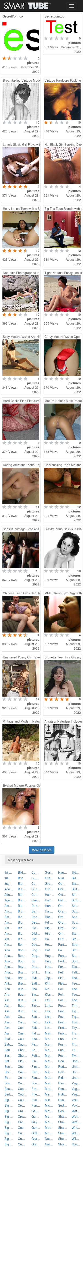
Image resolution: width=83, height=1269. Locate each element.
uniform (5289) (76, 1066)
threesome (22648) (76, 1005)
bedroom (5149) (9, 1094)
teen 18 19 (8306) (76, 989)
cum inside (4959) (36, 872)
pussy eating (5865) (62, 1050)
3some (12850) (9, 883)
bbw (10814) (9, 1077)
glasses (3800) (36, 1144)
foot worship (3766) (36, 1083)
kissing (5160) (49, 994)
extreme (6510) (36, 1005)
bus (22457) (22, 994)
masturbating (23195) (49, 1055)
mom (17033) (49, 1116)
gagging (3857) (36, 1111)
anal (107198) (9, 950)
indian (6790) (49, 966)
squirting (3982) (76, 928)
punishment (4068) (62, 1038)
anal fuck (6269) (9, 966)
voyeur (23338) (76, 1105)
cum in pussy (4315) (22, 1144)
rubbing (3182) (62, 1094)
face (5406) (36, 1011)
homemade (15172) (49, 944)
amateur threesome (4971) (9, 944)
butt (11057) (22, 1011)
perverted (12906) (62, 966)
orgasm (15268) (62, 922)
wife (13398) (76, 1133)
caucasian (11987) (22, 1038)
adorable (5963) (9, 889)
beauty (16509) (9, 1088)
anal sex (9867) (9, 977)
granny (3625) (49, 878)
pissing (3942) (62, 983)
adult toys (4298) (9, 894)
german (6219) (36, 1127)
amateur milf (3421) (9, 933)
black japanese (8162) (22, 905)
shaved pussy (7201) (62, 1127)
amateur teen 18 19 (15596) (9, 939)
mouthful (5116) (49, 1133)
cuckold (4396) (22, 1127)
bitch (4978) (22, 878)
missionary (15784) (49, 1105)
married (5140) (49, 1033)
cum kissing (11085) (36, 878)
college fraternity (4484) (22, 1072)
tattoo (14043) (76, 966)
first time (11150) (36, 1066)
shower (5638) (62, 1144)
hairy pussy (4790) (49, 900)
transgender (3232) (76, 1038)
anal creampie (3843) (9, 955)
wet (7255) (76, 1116)
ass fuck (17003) (9, 1016)
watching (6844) (76, 1111)
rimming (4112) (62, 1083)
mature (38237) (49, 1077)
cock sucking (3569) (22, 1066)
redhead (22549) (62, 1066)
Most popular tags (20, 860)
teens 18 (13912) (76, 1000)
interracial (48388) (49, 972)
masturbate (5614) (49, 1050)
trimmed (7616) (76, 1044)
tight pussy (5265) (76, 1016)
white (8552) (76, 1127)
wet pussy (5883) (76, 1122)
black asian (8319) (22, 889)
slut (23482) (76, 889)
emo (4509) (36, 994)
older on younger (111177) (62, 894)
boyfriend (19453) (22, 966)
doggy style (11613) (36, 950)
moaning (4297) (49, 1111)
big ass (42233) (9, 1100)
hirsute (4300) (49, 933)
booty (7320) (22, 955)
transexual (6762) (76, 1033)
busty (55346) (22, 1000)
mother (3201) (49, 1127)
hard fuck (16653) (49, 911)
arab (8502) (9, 994)
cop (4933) (22, 1088)
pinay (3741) (62, 977)
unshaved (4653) (76, 1077)
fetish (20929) (36, 1055)
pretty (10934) (62, 1027)
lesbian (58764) (49, 1011)
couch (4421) (22, 1094)
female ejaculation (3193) (36, 1044)
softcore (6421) (76, 900)
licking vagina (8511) (49, 1022)
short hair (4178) (62, 1138)
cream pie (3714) (22, 1116)
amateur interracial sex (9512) (9, 922)
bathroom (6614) (9, 1061)
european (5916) (36, 1000)
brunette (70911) (22, 983)
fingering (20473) (36, 1061)
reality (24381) (62, 1061)
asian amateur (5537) (9, 1005)
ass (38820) (9, 1011)
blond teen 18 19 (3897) (22, 911)
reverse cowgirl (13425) (62, 1072)
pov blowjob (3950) (62, 1016)
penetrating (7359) (62, 955)
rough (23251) (62, 1088)
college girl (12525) (22, 1077)
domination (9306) (36, 961)
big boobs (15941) (9, 1105)
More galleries (42, 850)
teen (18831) (76, 983)
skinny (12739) (76, 878)
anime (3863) (9, 983)
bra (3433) (22, 972)
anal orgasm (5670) (9, 972)
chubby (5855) (22, 1055)
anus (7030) (9, 989)
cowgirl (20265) (22, 1105)
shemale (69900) (62, 1133)
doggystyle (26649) (36, 955)
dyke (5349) (36, 977)
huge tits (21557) (49, 961)
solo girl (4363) (76, 911)
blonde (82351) (22, 916)
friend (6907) (36, 1094)
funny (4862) (36, 1105)
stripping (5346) (76, 950)
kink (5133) (49, 983)
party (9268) (62, 944)
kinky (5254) (49, 989)
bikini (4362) (22, 872)
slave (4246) (76, 883)
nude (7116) (62, 878)
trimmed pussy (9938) (76, 1050)
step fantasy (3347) (76, 933)
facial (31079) (36, 1022)
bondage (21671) (22, 944)
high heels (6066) (49, 928)
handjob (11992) (49, 905)
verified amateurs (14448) (76, 1100)
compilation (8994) (22, 1083)
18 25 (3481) (9, 872)
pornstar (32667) (62, 1000)
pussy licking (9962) (62, 1055)
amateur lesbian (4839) (9, 928)
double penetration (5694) (36, 966)
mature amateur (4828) (49, 1083)
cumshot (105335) (36, 883)
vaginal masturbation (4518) (76, 1088)
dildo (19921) (36, 933)
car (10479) (22, 1022)
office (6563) (62, 889)
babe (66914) (9, 1044)
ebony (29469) (36, 989)
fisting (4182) (36, 1072)
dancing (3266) (36, 905)
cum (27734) (22, 1133)
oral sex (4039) (62, 916)
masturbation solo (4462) (49, 1072)
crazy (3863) (22, 1111)
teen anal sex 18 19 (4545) (76, 994)
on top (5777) (62, 905)
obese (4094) (62, 883)
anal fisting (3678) (9, 961)
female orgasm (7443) (36, 1050)
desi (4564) (36, 922)
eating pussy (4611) (36, 983)
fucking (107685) (36, 1100)
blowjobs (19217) (22, 939)
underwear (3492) (76, 1061)
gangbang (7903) (36, 1116)
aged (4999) (9, 900)
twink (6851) (76, 1055)
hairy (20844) (49, 894)
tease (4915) (76, 977)
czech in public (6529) (36, 900)
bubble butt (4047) (22, 989)
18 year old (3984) (9, 878)
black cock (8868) (22, 894)
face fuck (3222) (36, 1016)
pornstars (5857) (62, 1005)
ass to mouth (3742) (9, 1022)
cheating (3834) (22, 1050)
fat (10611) (36, 1033)
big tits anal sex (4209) (9, 1144)
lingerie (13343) (49, 1027)
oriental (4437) (62, 933)
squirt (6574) (76, 922)
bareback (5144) (9, 1055)
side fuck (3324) (76, 872)
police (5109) (62, 994)
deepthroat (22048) (36, 916)
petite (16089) (62, 972)
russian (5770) (62, 1100)
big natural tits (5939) (9, 1127)
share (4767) (62, 1116)
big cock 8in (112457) (9, 1116)
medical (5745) (49, 1094)
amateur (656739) (9, 905)
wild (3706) (76, 1138)
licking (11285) (49, 1016)
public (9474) (62, 1033)
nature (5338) (49, 1144)
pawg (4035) (62, 950)
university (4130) (76, 1072)
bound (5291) (22, 961)
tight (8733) (76, 1011)
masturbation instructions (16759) (49, 1066)
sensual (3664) (62, 1111)
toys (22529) (76, 1027)
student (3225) (76, 955)
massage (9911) (49, 1038)
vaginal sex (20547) (76, 1094)
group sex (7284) (49, 889)
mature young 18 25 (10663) (49, 1088)
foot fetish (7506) (36, 1077)
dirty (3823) (36, 939)
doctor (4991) (36, 944)
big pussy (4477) (9, 1133)
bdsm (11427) (9, 1083)
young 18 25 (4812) (76, 1144)
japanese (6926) (49, 977)
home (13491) (49, 939)
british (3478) (22, 977)
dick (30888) (36, 928)
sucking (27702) (76, 961)
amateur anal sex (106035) (9, 911)
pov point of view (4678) (62, 1022)
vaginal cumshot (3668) (76, 1083)
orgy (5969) (62, 928)
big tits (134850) (9, 1138)
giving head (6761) (36, 1138)
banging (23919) (9, 1050)
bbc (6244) (9, 1066)
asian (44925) (9, 1000)
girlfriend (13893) (36, 1133)
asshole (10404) (9, 1033)
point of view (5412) (62, 989)
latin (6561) (49, 1000)
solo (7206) (76, 905)
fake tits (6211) (36, 1027)
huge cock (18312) (49, 955)
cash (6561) (22, 1027)
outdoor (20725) (62, 939)
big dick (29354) (9, 1122)
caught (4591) (22, 1044)
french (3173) (36, 1088)
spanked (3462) (76, 916)
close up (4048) (22, 1061)
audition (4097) (9, 1038)
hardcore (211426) (49, 916)
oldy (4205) (62, 900)
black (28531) (22, 883)
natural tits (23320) (49, 1138)
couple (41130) (22, 1100)
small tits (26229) (76, 894)
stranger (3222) (76, 944)
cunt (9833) (36, 889)
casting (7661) (22, 1033)
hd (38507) (49, 922)
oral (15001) (62, 911)
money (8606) (49, 1122)
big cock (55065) (9, 1111)
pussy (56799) (62, 1044)
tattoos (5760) (76, 972)
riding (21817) (62, 1077)
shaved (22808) (62, 1122)
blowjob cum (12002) (22, 928)
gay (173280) (36, 1122)
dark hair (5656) (36, 911)
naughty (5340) (62, 872)
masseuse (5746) (49, 1044)
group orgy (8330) (49, 883)
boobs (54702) (22, 950)
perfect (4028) (62, 961)
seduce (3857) (62, 1105)
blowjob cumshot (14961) (22, 933)
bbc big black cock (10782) (9, 1072)
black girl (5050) (22, 900)
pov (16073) (62, 1011)
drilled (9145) (36, 972)
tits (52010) (76, 1022)
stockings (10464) (76, 939)
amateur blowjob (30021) (9, 916)
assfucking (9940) (9, 1027)
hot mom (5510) (49, 950)
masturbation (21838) (49, 1061)
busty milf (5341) (22, 1005)
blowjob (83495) (22, 922)
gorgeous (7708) (49, 872)
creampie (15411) (22, 1122)
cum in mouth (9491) (22, 1138)
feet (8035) (36, 1038)
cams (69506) (22, 1016)
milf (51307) (49, 1100)
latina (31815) (49, 1005)
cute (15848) (36, 894)
